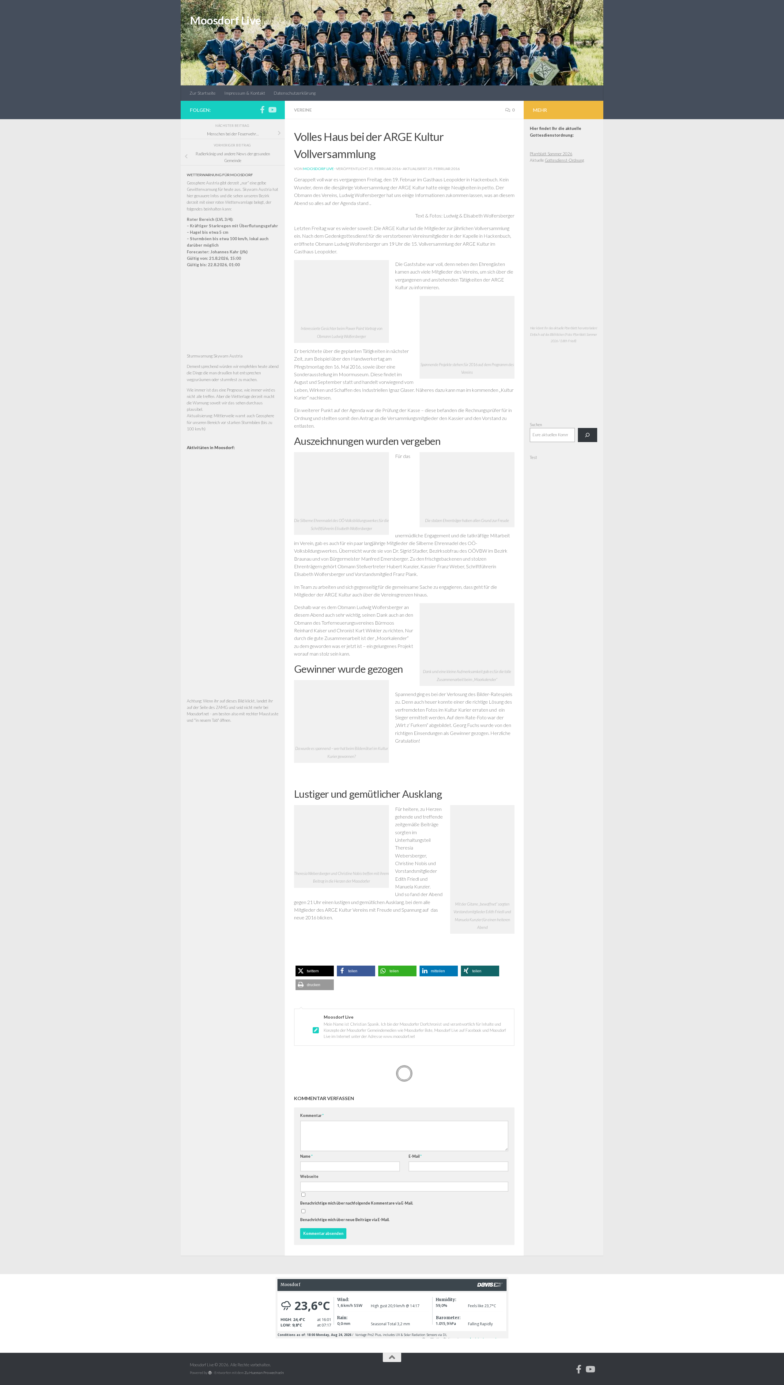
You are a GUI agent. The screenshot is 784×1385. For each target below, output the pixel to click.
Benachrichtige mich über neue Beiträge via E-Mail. (345, 1219)
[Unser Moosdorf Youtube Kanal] (272, 109)
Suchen (536, 424)
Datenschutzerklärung (294, 93)
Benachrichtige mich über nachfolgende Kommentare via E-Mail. (356, 1203)
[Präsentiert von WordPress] (210, 1373)
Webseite (309, 1176)
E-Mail (415, 1156)
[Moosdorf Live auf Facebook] (262, 109)
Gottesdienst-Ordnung (564, 160)
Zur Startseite (203, 93)
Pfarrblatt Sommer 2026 (551, 153)
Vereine (303, 109)
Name (306, 1156)
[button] (315, 971)
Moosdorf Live (225, 20)
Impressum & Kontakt (244, 93)
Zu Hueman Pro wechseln (264, 1373)
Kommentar (312, 1115)
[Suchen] (587, 435)
